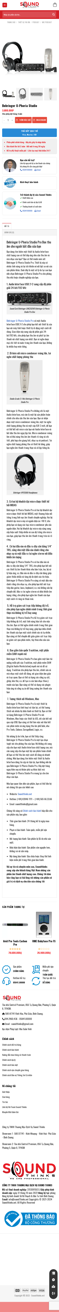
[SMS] (53, 1287)
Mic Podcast (47, 22)
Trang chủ (11, 22)
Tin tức (5, 1101)
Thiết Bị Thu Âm (24, 22)
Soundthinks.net (25, 794)
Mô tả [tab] (6, 226)
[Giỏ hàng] (55, 5)
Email (39, 170)
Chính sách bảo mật (10, 1064)
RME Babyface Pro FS (43, 941)
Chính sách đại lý (8, 1059)
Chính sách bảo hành (32, 810)
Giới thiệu (6, 1091)
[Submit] (53, 14)
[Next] (57, 935)
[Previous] (2, 935)
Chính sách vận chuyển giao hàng (15, 1070)
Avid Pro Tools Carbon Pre (15, 943)
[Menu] (4, 5)
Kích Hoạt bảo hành (29, 182)
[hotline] (53, 1293)
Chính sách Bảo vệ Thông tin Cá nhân (17, 1075)
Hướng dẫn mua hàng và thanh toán (16, 1054)
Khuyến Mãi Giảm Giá (10, 1112)
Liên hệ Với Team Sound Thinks (14, 1107)
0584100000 (27, 170)
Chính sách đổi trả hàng (11, 1044)
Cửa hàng (6, 1096)
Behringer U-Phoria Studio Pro (20, 320)
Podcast (36, 22)
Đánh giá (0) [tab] (9, 232)
